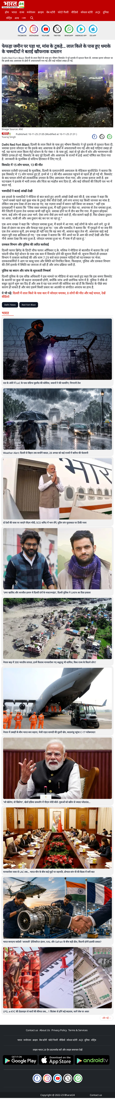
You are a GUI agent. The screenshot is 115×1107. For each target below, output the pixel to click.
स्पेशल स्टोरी (87, 12)
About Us (45, 1030)
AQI (97, 12)
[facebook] (94, 137)
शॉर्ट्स (9, 18)
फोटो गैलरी (63, 12)
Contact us (32, 1030)
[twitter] (102, 137)
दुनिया (106, 12)
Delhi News (10, 304)
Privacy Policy (59, 1030)
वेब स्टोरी (50, 12)
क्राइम (41, 12)
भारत (14, 12)
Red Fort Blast (29, 304)
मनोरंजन (31, 12)
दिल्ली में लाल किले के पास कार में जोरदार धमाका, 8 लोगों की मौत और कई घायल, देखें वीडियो (53, 295)
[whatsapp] (109, 137)
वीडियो (74, 12)
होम (7, 12)
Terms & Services (78, 1030)
